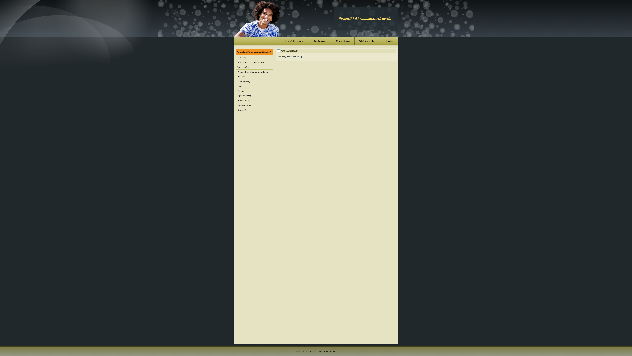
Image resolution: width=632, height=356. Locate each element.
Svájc (240, 86)
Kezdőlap (242, 57)
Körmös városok (343, 41)
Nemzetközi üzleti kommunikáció (253, 72)
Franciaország (244, 100)
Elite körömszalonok (294, 41)
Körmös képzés (319, 41)
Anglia (241, 91)
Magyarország (244, 105)
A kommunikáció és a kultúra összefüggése (250, 64)
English (389, 41)
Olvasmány (243, 110)
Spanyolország (244, 95)
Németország (244, 81)
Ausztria (241, 76)
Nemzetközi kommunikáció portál (365, 18)
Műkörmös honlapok (368, 41)
